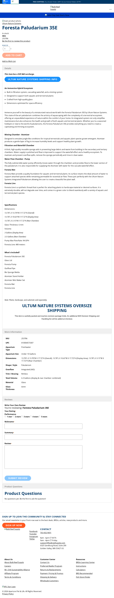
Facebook (33, 531)
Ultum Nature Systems (11, 23)
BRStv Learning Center (85, 562)
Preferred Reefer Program (51, 566)
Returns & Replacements (50, 570)
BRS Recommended (84, 573)
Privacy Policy (8, 594)
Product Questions (13, 486)
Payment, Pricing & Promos (51, 573)
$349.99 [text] (5, 45)
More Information (13, 332)
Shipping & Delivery (48, 577)
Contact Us (44, 562)
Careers (7, 566)
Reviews (8, 399)
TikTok (32, 539)
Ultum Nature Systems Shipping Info (32, 79)
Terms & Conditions (12, 577)
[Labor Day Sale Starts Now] (57, 15)
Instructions (81, 566)
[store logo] (57, 8)
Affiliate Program (11, 573)
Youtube (33, 534)
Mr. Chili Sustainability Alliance (17, 570)
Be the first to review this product (16, 41)
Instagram (33, 536)
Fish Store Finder (83, 577)
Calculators (81, 570)
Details (8, 68)
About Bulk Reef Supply (14, 562)
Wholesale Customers (49, 581)
